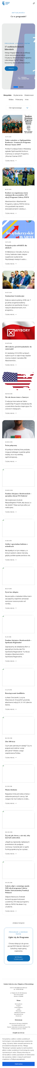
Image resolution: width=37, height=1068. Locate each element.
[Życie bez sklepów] (18, 576)
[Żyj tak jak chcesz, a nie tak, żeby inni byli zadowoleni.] (18, 819)
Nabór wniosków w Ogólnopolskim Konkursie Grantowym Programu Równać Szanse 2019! (18, 142)
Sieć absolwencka (18, 1014)
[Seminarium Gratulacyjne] (18, 280)
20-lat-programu (19, 1007)
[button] (15, 87)
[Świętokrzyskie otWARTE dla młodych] (18, 229)
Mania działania (11, 790)
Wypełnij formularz (18, 958)
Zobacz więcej (18, 923)
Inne (26, 99)
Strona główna (18, 1004)
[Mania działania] (18, 774)
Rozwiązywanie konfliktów (15, 693)
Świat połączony (11, 445)
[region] (18, 1051)
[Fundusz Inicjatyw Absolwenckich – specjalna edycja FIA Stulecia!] (18, 477)
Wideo (11, 99)
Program (18, 1005)
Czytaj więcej (10, 161)
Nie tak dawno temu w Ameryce (17, 397)
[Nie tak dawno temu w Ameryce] (18, 381)
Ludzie (18, 1009)
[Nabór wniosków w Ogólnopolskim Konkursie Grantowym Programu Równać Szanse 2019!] (18, 124)
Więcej (11, 68)
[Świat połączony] (18, 429)
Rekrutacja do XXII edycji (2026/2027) (18, 1023)
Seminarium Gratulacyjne (14, 296)
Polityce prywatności (18, 1059)
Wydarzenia (17, 95)
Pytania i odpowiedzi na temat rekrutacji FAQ (18, 1027)
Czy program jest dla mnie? (18, 1025)
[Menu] (34, 3)
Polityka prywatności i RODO (18, 1028)
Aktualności (19, 1016)
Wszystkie (7, 95)
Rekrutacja (18, 1011)
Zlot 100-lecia (10, 741)
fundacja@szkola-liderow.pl (20, 987)
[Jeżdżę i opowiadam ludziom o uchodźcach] (18, 528)
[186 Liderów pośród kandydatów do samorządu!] (18, 330)
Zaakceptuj (18, 1064)
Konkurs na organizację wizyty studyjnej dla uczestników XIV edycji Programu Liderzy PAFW (17, 195)
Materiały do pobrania (19, 1012)
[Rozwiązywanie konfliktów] (18, 677)
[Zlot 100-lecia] (18, 725)
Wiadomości (29, 95)
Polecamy (19, 99)
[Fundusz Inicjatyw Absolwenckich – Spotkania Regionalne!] (18, 624)
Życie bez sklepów (11, 592)
